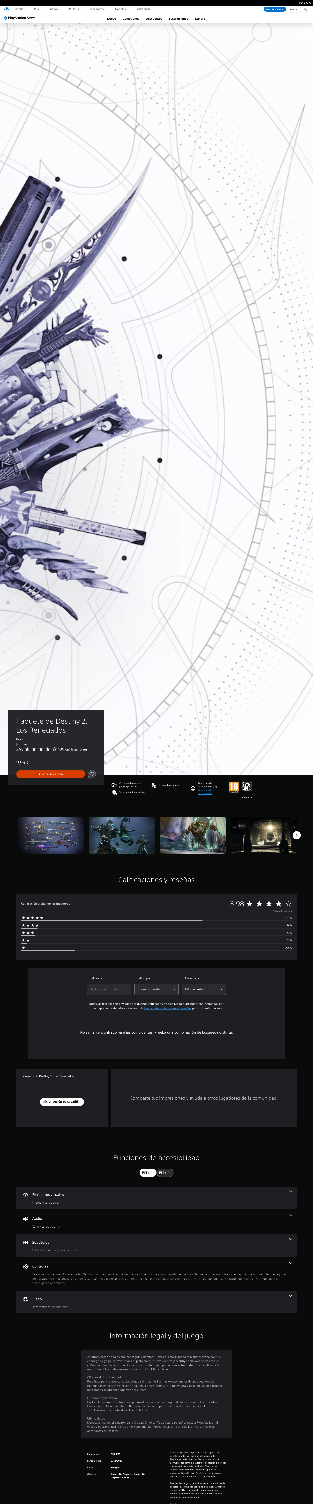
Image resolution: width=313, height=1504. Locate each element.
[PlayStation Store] (20, 17)
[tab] (148, 1173)
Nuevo (111, 18)
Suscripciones (178, 18)
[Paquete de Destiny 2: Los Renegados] (51, 835)
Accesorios (96, 8)
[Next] (297, 835)
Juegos (53, 8)
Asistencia (143, 8)
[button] (212, 791)
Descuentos (154, 18)
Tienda (18, 8)
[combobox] (109, 989)
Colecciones (131, 18)
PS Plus (74, 8)
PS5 (36, 8)
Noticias (120, 8)
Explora (200, 18)
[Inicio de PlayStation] (6, 9)
